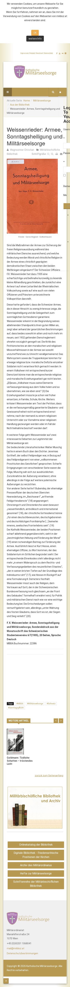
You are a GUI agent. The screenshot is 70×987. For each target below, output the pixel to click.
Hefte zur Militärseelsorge (36, 873)
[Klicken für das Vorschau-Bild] (35, 196)
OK (35, 32)
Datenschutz (48, 53)
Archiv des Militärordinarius (36, 865)
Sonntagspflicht (16, 708)
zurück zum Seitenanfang (49, 775)
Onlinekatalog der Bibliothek (36, 844)
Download (39, 53)
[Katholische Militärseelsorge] (35, 71)
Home (26, 100)
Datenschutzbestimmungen (22, 953)
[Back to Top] (6, 981)
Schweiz (52, 703)
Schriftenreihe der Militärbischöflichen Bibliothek (36, 883)
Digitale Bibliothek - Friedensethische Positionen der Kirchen (36, 855)
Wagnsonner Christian (22, 149)
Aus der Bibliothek (20, 104)
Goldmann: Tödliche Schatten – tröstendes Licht (20, 760)
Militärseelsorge (42, 100)
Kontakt (32, 53)
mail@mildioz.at (15, 948)
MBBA (20, 703)
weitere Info (35, 38)
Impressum (24, 53)
